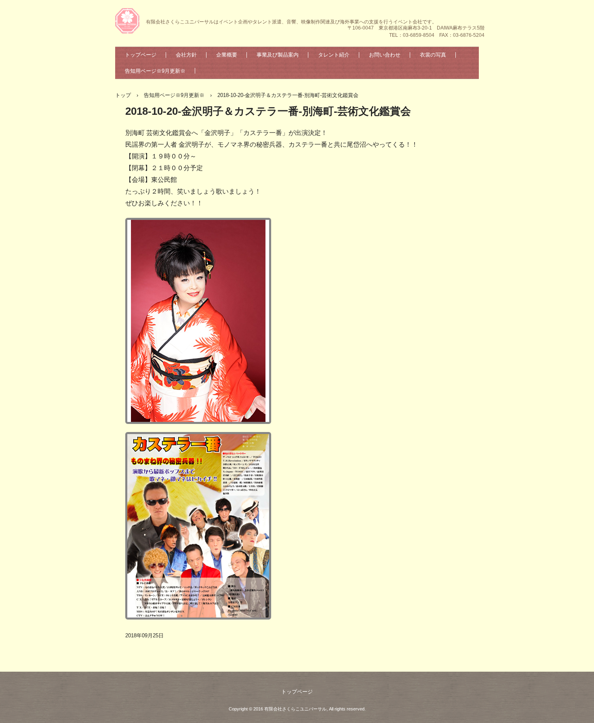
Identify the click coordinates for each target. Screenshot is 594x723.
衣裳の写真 (433, 55)
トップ (123, 95)
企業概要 (226, 55)
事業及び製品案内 (278, 55)
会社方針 (186, 55)
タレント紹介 (334, 55)
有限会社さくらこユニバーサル (128, 22)
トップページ (140, 55)
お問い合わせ (384, 55)
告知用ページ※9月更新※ (155, 71)
